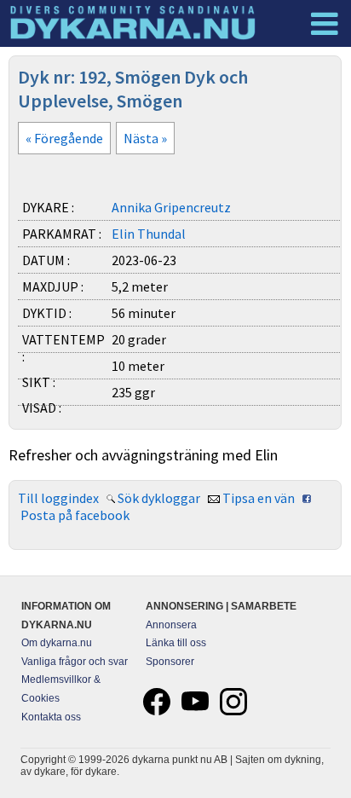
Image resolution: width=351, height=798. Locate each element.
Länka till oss (176, 643)
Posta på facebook (74, 514)
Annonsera (171, 625)
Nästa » (145, 138)
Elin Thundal (149, 233)
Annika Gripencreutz (171, 207)
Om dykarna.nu (56, 643)
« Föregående (64, 138)
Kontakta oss (51, 717)
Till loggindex (58, 497)
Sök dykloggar (159, 497)
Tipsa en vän (258, 497)
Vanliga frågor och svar (74, 662)
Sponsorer (170, 662)
